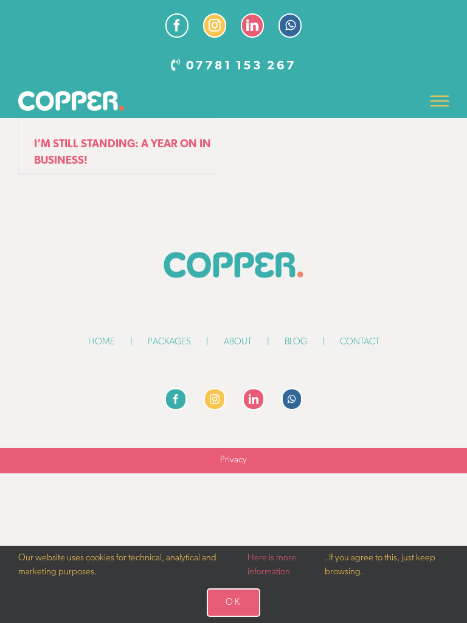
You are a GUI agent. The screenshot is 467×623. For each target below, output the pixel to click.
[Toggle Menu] (440, 101)
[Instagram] (215, 399)
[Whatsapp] (292, 399)
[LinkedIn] (254, 399)
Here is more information (271, 565)
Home (101, 342)
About (238, 342)
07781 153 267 (241, 66)
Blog (296, 342)
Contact (359, 342)
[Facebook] (176, 399)
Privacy (233, 460)
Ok (233, 602)
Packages (169, 342)
